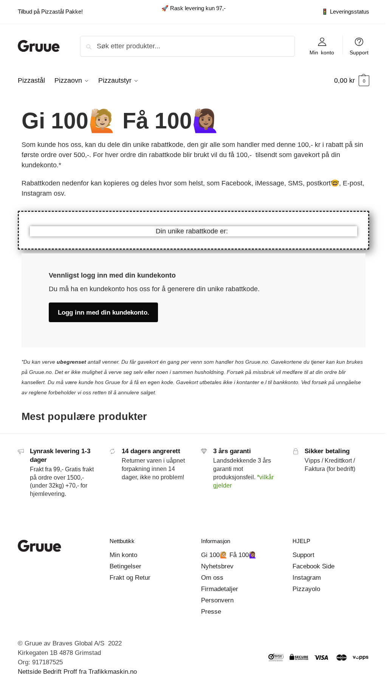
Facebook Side (313, 566)
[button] (351, 80)
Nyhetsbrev (217, 566)
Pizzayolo (306, 589)
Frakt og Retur (130, 577)
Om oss (212, 577)
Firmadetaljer (219, 589)
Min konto (322, 52)
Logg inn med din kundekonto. (103, 312)
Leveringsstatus (345, 11)
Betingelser (125, 566)
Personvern (217, 600)
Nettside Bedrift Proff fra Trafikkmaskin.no (77, 671)
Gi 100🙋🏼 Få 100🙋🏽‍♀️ (229, 555)
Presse (211, 611)
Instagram (307, 577)
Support (359, 52)
